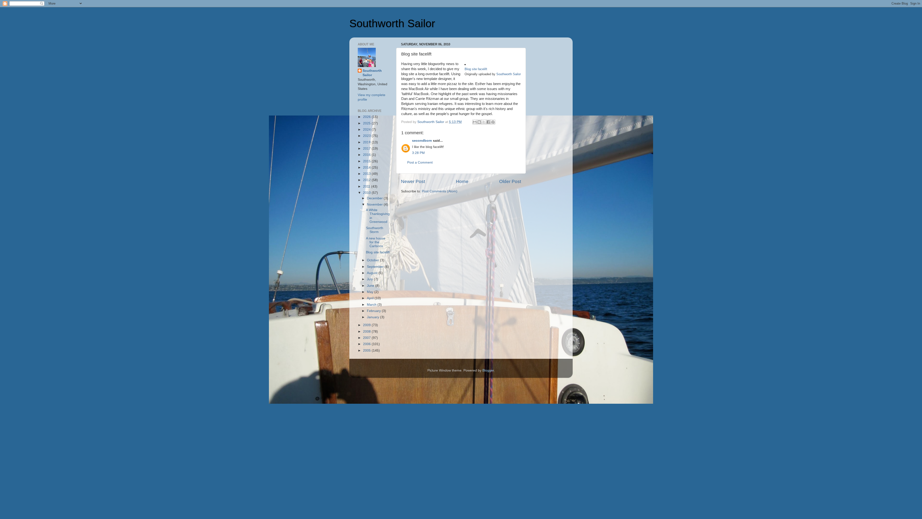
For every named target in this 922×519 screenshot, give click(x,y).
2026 (367, 117)
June (371, 285)
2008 (367, 331)
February (374, 311)
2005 (367, 350)
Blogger (488, 370)
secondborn (422, 140)
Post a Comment (420, 162)
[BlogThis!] (479, 122)
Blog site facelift (476, 69)
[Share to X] (483, 122)
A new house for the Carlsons (375, 242)
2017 (367, 148)
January (373, 317)
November (375, 204)
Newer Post (413, 181)
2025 (367, 123)
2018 (367, 142)
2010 (367, 193)
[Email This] (474, 122)
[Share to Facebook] (488, 122)
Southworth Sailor (392, 23)
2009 (367, 325)
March (372, 304)
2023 (367, 136)
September (376, 267)
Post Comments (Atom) (439, 191)
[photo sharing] (465, 64)
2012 (367, 180)
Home (462, 181)
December (375, 198)
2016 (367, 155)
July (370, 279)
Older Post (510, 181)
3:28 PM (418, 153)
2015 (367, 161)
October (373, 260)
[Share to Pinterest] (493, 122)
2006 (367, 344)
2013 (367, 174)
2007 (367, 338)
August (372, 273)
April (371, 298)
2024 (367, 129)
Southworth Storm (374, 230)
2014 (367, 167)
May (370, 292)
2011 (367, 186)
